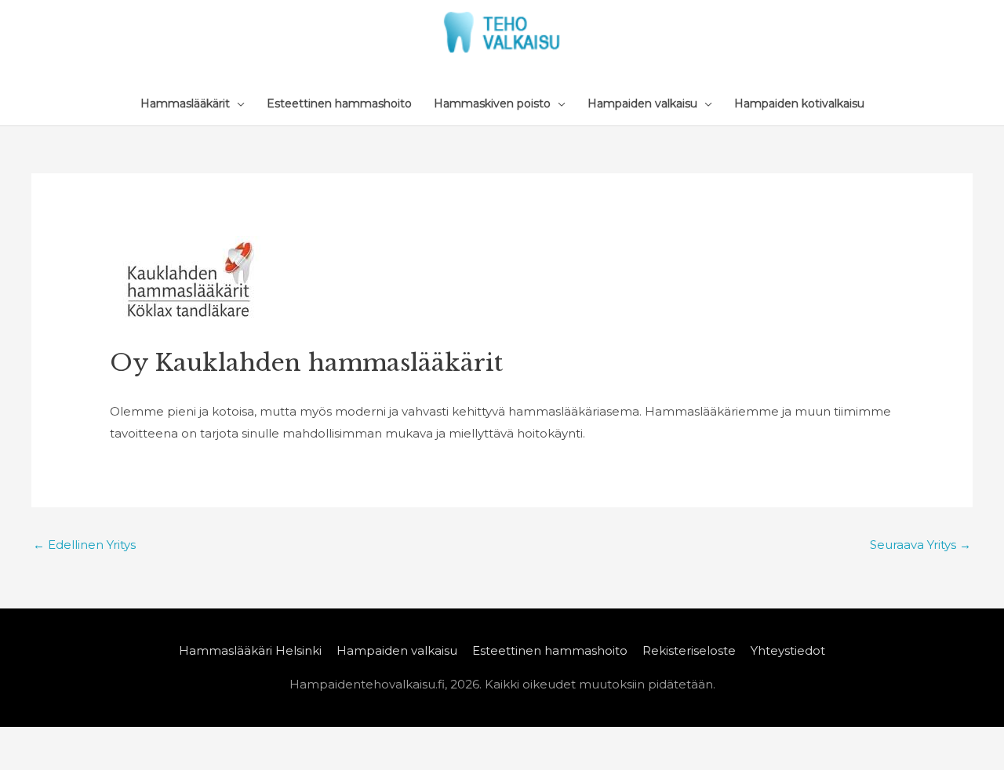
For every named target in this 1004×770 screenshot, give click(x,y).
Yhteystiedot (788, 650)
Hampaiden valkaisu (396, 650)
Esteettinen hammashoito (550, 650)
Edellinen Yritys (84, 544)
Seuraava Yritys (920, 544)
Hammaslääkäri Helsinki (250, 650)
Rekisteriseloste (689, 650)
